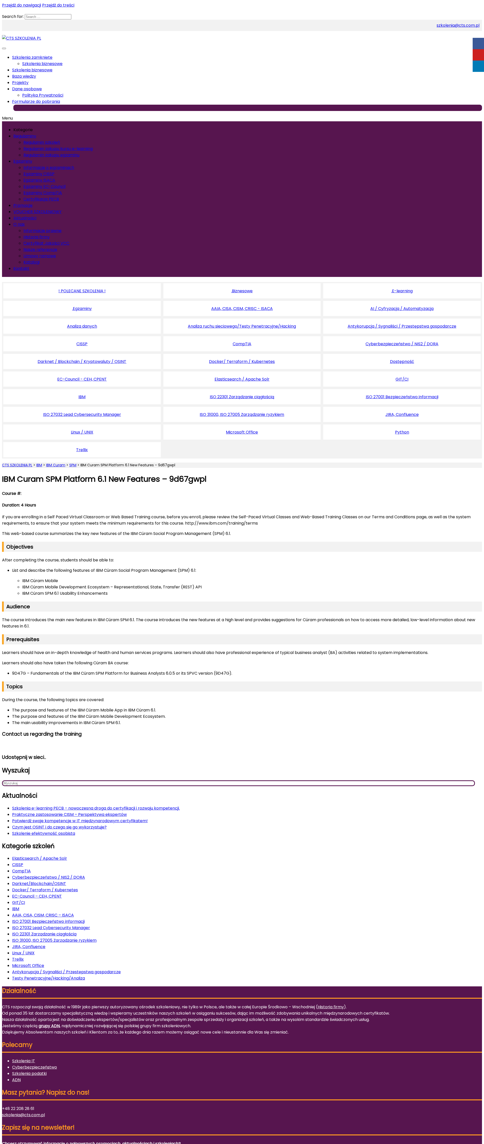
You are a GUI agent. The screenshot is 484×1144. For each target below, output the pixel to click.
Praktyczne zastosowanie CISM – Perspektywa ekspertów (69, 814)
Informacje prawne (42, 231)
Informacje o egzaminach (48, 167)
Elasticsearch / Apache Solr (242, 379)
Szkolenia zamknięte (32, 57)
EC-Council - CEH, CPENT (82, 379)
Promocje (23, 205)
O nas (19, 224)
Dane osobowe (27, 89)
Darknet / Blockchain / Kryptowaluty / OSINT (82, 361)
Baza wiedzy (24, 76)
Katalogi (31, 262)
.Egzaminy (82, 308)
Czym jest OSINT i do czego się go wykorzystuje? (59, 827)
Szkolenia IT (23, 1061)
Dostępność (402, 361)
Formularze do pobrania (36, 101)
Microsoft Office (242, 432)
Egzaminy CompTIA (42, 193)
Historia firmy (36, 237)
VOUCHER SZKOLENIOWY (37, 212)
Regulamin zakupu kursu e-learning (58, 149)
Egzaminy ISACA (39, 180)
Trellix (82, 450)
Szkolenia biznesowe (42, 64)
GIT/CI (402, 379)
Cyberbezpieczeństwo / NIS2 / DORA (402, 344)
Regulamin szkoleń (41, 142)
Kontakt (21, 268)
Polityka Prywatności (42, 95)
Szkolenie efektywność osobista (43, 833)
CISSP (81, 344)
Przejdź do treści (58, 5)
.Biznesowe (242, 291)
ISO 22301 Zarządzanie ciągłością (242, 397)
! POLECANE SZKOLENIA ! (82, 291)
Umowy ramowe (39, 256)
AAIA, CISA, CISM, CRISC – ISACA (43, 915)
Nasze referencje (40, 249)
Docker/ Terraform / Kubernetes (242, 361)
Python (402, 432)
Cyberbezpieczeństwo (34, 1067)
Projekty (20, 82)
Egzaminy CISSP (38, 174)
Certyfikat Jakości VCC (46, 243)
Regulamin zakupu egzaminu (51, 155)
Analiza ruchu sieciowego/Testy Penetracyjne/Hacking (242, 326)
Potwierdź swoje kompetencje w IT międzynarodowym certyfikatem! (80, 821)
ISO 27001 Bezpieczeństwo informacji (402, 397)
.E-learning (402, 291)
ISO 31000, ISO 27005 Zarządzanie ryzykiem (242, 414)
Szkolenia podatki (29, 1073)
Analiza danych (82, 326)
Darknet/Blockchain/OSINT (39, 883)
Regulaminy (24, 136)
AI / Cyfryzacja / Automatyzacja (402, 308)
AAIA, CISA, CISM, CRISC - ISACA (242, 308)
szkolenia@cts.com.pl (458, 25)
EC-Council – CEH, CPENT (37, 896)
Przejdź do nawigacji (21, 5)
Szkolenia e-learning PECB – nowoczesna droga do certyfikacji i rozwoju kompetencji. (96, 808)
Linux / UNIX (82, 432)
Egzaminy (22, 161)
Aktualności (24, 218)
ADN (16, 1080)
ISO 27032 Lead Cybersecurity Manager (82, 414)
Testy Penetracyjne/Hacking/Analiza (48, 978)
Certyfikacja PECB (41, 199)
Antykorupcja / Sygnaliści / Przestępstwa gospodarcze (402, 326)
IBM (81, 397)
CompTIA (242, 344)
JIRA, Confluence (402, 414)
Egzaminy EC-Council (44, 186)
